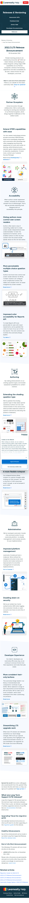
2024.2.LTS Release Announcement (11, 880)
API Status (24, 893)
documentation (11, 808)
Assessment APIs (14, 17)
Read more (6, 287)
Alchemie (6, 159)
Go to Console (7, 569)
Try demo (6, 337)
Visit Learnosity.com (19, 895)
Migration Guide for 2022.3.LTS (9, 873)
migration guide (9, 825)
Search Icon (21, 2)
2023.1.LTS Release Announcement (10, 877)
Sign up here (20, 789)
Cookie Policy (17, 453)
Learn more (12, 863)
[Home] (10, 2)
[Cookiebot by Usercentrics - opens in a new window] (21, 435)
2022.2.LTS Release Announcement (10, 875)
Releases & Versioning (6, 40)
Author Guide (17, 893)
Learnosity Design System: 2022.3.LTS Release (14, 882)
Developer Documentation (14, 28)
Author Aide (14, 24)
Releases (14, 32)
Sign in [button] (25, 2)
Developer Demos (7, 893)
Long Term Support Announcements (11, 42)
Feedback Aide (14, 21)
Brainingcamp (15, 157)
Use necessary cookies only (14, 466)
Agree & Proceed (14, 461)
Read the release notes (8, 838)
